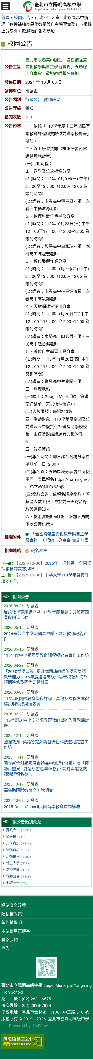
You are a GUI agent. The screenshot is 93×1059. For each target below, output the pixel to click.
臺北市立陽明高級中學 (67, 1018)
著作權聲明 (11, 922)
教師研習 (18, 876)
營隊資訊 (17, 850)
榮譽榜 (15, 836)
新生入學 (17, 863)
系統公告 (16, 883)
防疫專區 (17, 870)
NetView (40, 1025)
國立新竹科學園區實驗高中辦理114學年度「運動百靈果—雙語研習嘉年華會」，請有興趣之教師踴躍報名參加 (46, 769)
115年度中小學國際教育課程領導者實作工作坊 (46, 655)
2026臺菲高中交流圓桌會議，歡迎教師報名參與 (45, 636)
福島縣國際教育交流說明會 (28, 790)
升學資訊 (18, 843)
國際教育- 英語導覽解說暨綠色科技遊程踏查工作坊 (46, 744)
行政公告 (18, 830)
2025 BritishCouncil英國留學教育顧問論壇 (42, 806)
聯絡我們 (9, 939)
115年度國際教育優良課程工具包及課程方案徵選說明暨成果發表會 (46, 701)
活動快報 (18, 856)
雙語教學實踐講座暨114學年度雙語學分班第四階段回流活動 (46, 615)
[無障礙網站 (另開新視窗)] (46, 1041)
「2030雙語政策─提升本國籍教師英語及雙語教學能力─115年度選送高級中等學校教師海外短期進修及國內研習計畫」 (46, 677)
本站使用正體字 (15, 931)
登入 (5, 948)
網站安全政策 (13, 905)
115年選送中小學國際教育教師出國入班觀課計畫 (46, 723)
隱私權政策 (11, 914)
